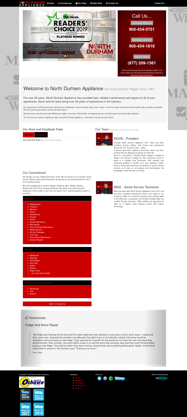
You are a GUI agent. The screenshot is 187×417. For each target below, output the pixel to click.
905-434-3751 (142, 29)
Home (51, 3)
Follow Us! (160, 3)
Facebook (41, 134)
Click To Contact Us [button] (57, 304)
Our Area (28, 134)
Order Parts (97, 3)
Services (78, 383)
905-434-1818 (142, 46)
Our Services (66, 3)
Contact (78, 390)
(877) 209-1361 (142, 63)
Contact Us (113, 3)
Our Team (82, 3)
